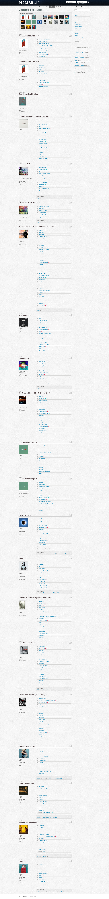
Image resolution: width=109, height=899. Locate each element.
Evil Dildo (45, 851)
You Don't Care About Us (44, 275)
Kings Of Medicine (42, 544)
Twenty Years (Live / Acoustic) (45, 214)
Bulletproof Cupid (42, 698)
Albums (52, 6)
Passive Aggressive (43, 795)
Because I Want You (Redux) (45, 290)
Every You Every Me (43, 236)
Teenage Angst (42, 67)
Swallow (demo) (42, 56)
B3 (39, 269)
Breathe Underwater (43, 254)
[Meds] (26, 566)
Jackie (40, 318)
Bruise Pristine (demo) (43, 54)
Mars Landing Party (43, 506)
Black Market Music (26, 783)
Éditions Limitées (47, 593)
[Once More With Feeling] (26, 650)
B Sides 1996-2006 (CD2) (28, 442)
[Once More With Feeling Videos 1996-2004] (26, 605)
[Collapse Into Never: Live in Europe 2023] (26, 123)
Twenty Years (41, 637)
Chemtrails (41, 186)
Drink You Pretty (42, 465)
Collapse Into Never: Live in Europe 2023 (34, 116)
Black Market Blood (47, 812)
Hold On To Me (42, 346)
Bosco (40, 348)
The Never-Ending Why (43, 413)
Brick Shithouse (42, 827)
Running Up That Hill (43, 158)
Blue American (42, 799)
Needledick (41, 510)
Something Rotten (42, 760)
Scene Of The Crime (43, 124)
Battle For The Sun (43, 400)
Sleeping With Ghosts (27, 746)
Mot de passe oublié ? (81, 3)
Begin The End (42, 378)
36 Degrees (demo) (43, 50)
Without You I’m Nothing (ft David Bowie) (47, 616)
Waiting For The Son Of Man (45, 501)
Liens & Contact (33, 896)
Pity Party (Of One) (45, 383)
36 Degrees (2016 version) (44, 243)
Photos (77, 6)
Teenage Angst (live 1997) (44, 39)
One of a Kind (42, 583)
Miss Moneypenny (42, 499)
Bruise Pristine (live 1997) (44, 43)
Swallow (40, 84)
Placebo (22, 861)
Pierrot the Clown (42, 579)
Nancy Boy (41, 76)
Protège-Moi (41, 288)
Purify (40, 376)
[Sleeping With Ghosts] (26, 753)
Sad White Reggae (43, 135)
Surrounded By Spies (43, 133)
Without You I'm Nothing (44, 249)
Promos (49, 690)
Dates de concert (43, 6)
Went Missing (41, 141)
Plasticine (41, 709)
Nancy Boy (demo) (42, 52)
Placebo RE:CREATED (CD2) (29, 36)
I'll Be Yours (41, 717)
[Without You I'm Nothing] (26, 829)
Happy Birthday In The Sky (44, 128)
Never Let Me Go (25, 164)
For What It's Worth (43, 143)
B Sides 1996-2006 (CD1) (28, 479)
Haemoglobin (41, 806)
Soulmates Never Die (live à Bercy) (32, 695)
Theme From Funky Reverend (45, 452)
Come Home (41, 65)
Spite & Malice (42, 793)
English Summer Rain (43, 251)
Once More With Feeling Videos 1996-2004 (35, 598)
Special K (41, 303)
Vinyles (45, 222)
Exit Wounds (41, 374)
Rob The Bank (42, 370)
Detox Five (41, 469)
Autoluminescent (42, 212)
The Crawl (41, 838)
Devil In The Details (43, 527)
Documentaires (78, 20)
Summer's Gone (42, 845)
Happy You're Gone (43, 538)
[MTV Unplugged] (26, 322)
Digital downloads (47, 198)
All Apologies (41, 422)
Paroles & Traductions (61, 6)
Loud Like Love (42, 305)
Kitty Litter (41, 405)
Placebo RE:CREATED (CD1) (29, 62)
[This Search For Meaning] (26, 101)
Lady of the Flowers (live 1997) (45, 45)
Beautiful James (42, 122)
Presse (71, 6)
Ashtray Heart (41, 277)
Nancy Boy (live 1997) (43, 41)
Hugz (40, 126)
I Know (40, 78)
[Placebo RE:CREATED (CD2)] (26, 43)
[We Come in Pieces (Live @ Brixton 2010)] (26, 400)
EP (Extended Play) (78, 28)
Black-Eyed (41, 292)
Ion (39, 448)
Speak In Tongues (42, 531)
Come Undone (42, 542)
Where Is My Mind (42, 350)
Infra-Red (41, 152)
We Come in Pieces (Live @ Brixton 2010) (34, 393)
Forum (26, 6)
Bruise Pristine (42, 80)
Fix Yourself (41, 156)
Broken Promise (42, 279)
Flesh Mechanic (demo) (43, 491)
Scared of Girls (42, 847)
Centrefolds (41, 739)
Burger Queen (42, 849)
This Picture (41, 286)
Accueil (20, 6)
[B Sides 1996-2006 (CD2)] (26, 449)
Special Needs (42, 301)
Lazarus (40, 294)
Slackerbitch (41, 495)
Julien (40, 536)
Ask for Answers (42, 832)
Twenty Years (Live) (43, 210)
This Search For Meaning (28, 94)
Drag (40, 566)
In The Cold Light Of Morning (45, 585)
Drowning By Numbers (43, 86)
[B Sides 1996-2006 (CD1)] (26, 486)
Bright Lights (41, 260)
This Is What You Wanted (44, 188)
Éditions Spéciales (63, 554)
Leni (39, 454)
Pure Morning (41, 230)
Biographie (34, 6)
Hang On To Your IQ (43, 73)
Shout (40, 154)
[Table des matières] (70, 36)
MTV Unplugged (25, 315)
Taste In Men (41, 245)
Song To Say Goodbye (43, 148)
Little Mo (40, 460)
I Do (39, 682)
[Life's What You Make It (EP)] (26, 210)
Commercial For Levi (43, 803)
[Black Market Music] (26, 790)
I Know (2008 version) (43, 296)
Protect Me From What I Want (45, 333)
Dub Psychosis (42, 458)
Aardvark (40, 450)
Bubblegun (41, 456)
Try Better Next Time (43, 137)
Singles (39, 198)
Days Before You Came (43, 788)
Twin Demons (41, 184)
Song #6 (40, 217)
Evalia (40, 463)
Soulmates (41, 256)
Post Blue (41, 340)
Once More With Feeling (28, 643)
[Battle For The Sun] (26, 522)
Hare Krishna (41, 484)
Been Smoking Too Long (44, 486)
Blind (40, 577)
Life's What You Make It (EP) (29, 203)
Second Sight (41, 769)
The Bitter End (42, 150)
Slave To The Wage (43, 145)
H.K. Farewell (41, 88)
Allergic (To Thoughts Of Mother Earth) (47, 700)
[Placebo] (26, 868)
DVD (38, 690)
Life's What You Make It (44, 206)
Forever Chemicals (42, 120)
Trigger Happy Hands (43, 430)
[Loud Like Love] (26, 365)
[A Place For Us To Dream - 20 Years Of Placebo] (26, 234)
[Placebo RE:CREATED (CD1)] (26, 69)
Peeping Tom (41, 734)
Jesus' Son (41, 208)
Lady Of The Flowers (43, 82)
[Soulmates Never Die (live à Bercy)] (26, 702)
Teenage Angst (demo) (43, 48)
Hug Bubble (41, 488)
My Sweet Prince (42, 842)
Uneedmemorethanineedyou (44, 471)
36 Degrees (41, 71)
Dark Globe (41, 482)
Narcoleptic (41, 808)
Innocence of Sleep (43, 445)
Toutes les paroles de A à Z (80, 43)
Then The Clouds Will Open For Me (46, 503)
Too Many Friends (42, 139)
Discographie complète (79, 37)
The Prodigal (41, 175)
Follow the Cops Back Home (45, 570)
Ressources (84, 6)
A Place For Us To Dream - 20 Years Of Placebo (36, 227)
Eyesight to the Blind (43, 497)
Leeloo (40, 508)
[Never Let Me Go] (26, 171)
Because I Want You (43, 325)
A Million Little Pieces (43, 299)
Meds (40, 258)
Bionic (40, 69)
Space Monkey (42, 568)
